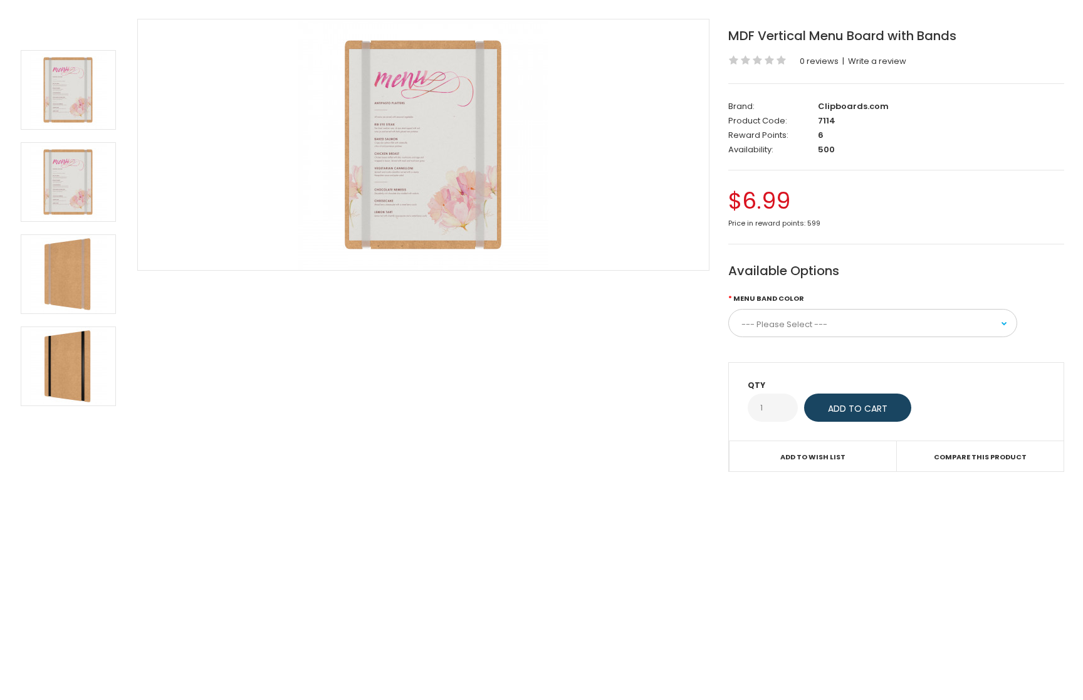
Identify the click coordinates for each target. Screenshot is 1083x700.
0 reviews (819, 61)
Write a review (877, 61)
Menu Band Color (768, 298)
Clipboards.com (853, 106)
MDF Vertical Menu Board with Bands (842, 35)
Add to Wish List (812, 457)
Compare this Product (980, 457)
